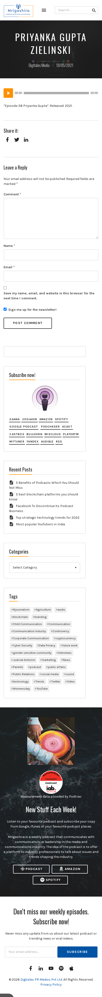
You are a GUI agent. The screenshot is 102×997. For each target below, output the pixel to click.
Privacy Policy (51, 985)
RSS (59, 441)
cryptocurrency (66, 638)
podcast (35, 667)
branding (41, 617)
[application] (51, 93)
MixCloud (53, 434)
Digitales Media (39, 65)
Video (71, 681)
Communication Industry (29, 631)
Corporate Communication (31, 638)
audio (61, 609)
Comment (12, 194)
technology (21, 681)
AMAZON (73, 869)
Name (9, 246)
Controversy (61, 631)
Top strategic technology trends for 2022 (47, 518)
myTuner (16, 441)
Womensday (21, 688)
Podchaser (50, 426)
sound (69, 674)
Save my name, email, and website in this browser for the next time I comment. (49, 295)
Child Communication (27, 624)
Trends (39, 681)
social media (50, 674)
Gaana (14, 419)
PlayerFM (71, 434)
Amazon (46, 419)
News (66, 660)
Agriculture (43, 609)
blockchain (20, 617)
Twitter (55, 681)
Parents (18, 667)
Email (9, 267)
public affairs (57, 667)
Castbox (16, 434)
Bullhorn (34, 434)
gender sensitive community (32, 652)
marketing (49, 660)
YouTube (42, 688)
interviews (65, 652)
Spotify (61, 419)
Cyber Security (22, 645)
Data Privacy (47, 645)
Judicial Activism (24, 660)
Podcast (34, 869)
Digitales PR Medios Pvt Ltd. (41, 980)
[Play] (8, 93)
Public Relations (24, 674)
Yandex (33, 441)
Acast (67, 426)
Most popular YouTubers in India (40, 524)
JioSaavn (29, 419)
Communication (59, 624)
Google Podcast (23, 426)
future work (70, 645)
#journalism (21, 609)
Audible (47, 441)
